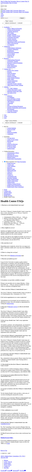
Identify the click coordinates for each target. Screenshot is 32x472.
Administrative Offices (13, 153)
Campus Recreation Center (14, 90)
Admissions (7, 46)
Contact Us (7, 466)
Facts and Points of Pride (13, 99)
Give (2, 16)
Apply (2, 15)
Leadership (10, 103)
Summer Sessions (11, 39)
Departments (7, 194)
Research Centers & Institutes (14, 63)
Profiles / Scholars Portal (13, 36)
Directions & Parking (12, 156)
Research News (11, 67)
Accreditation (10, 45)
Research (6, 58)
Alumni (9, 131)
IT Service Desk (11, 147)
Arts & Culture (11, 75)
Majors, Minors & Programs (14, 28)
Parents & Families (12, 132)
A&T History (10, 102)
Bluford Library (11, 157)
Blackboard (10, 141)
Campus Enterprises (12, 81)
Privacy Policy (7, 465)
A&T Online (10, 33)
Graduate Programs (12, 40)
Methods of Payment (15, 255)
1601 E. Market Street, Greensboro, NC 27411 (13, 456)
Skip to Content (20, 1)
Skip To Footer (13, 3)
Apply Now (10, 57)
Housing (9, 72)
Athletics (6, 87)
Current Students (11, 128)
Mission (6, 460)
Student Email (11, 148)
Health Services (8, 195)
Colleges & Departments (13, 30)
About (5, 94)
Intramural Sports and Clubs (14, 91)
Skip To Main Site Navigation (8, 1)
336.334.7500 (4, 457)
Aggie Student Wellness (13, 78)
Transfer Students (11, 34)
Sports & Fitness (11, 73)
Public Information (12, 66)
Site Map (6, 467)
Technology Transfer (12, 61)
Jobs (8, 104)
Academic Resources (12, 31)
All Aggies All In (11, 92)
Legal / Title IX (8, 462)
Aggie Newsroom (11, 112)
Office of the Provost (12, 43)
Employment (7, 463)
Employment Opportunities (14, 158)
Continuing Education (13, 37)
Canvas (9, 142)
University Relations (12, 110)
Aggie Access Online (12, 139)
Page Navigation (21, 161)
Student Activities (11, 76)
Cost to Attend (11, 54)
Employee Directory (12, 144)
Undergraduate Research (13, 60)
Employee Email (11, 145)
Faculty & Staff (11, 129)
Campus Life (7, 69)
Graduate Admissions (12, 49)
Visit (2, 13)
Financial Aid (10, 55)
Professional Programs (13, 52)
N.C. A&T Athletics (12, 88)
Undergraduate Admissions (14, 48)
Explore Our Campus (12, 70)
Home (5, 189)
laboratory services (12, 306)
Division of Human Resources (15, 106)
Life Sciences (10, 64)
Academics (7, 27)
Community (10, 134)
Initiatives (9, 96)
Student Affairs (11, 82)
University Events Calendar (14, 83)
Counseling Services (5, 423)
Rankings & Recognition (13, 100)
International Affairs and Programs (16, 42)
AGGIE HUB (11, 138)
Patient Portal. (10, 303)
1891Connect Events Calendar (15, 85)
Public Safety (10, 79)
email (8, 443)
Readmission (10, 51)
